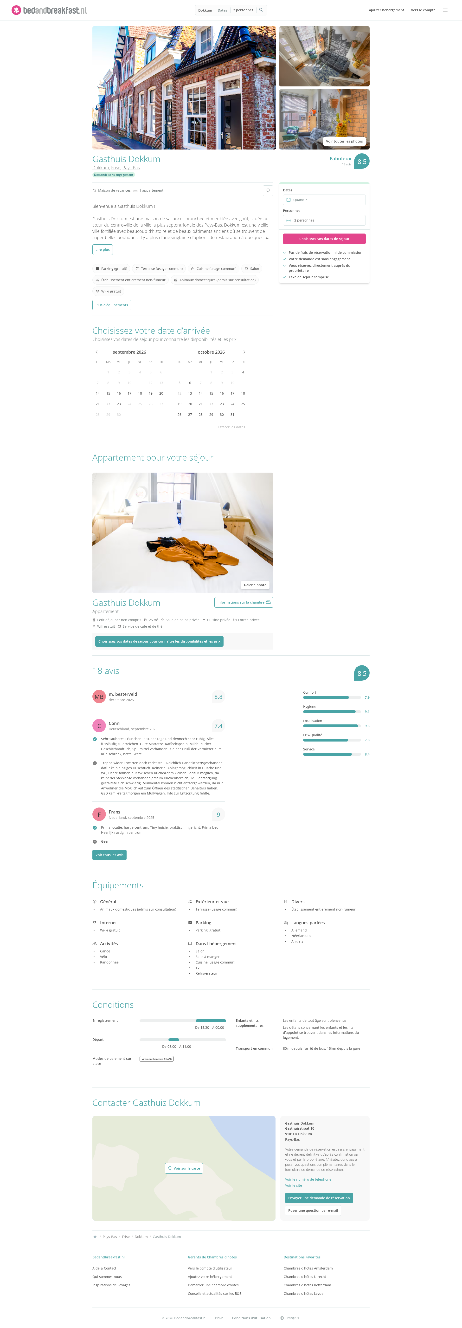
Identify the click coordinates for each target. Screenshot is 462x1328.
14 (98, 393)
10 (129, 382)
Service (309, 749)
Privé (219, 1318)
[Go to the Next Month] (244, 352)
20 (161, 393)
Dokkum (205, 10)
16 (119, 393)
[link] (50, 10)
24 (129, 404)
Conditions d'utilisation (251, 1318)
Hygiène (309, 706)
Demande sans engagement (113, 175)
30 (119, 414)
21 (98, 404)
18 (140, 393)
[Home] (95, 1236)
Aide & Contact (104, 1268)
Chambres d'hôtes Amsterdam (308, 1268)
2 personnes (243, 10)
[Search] (261, 10)
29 (108, 414)
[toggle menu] (445, 10)
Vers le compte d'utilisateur (210, 1268)
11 (140, 382)
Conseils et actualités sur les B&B (215, 1293)
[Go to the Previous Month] (96, 352)
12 (151, 382)
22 (108, 404)
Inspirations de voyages (111, 1285)
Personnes (291, 210)
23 (119, 404)
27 (161, 404)
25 (140, 404)
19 (151, 393)
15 (108, 393)
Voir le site (293, 1185)
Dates (222, 10)
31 (232, 414)
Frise (115, 167)
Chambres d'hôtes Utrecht (305, 1276)
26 (151, 404)
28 (98, 414)
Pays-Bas (131, 167)
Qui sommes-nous (107, 1276)
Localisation (312, 720)
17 (129, 393)
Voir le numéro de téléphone (308, 1179)
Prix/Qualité (312, 735)
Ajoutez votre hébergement (210, 1276)
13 (161, 382)
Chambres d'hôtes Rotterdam (307, 1285)
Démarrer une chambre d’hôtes (213, 1285)
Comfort (309, 692)
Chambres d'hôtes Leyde (303, 1293)
